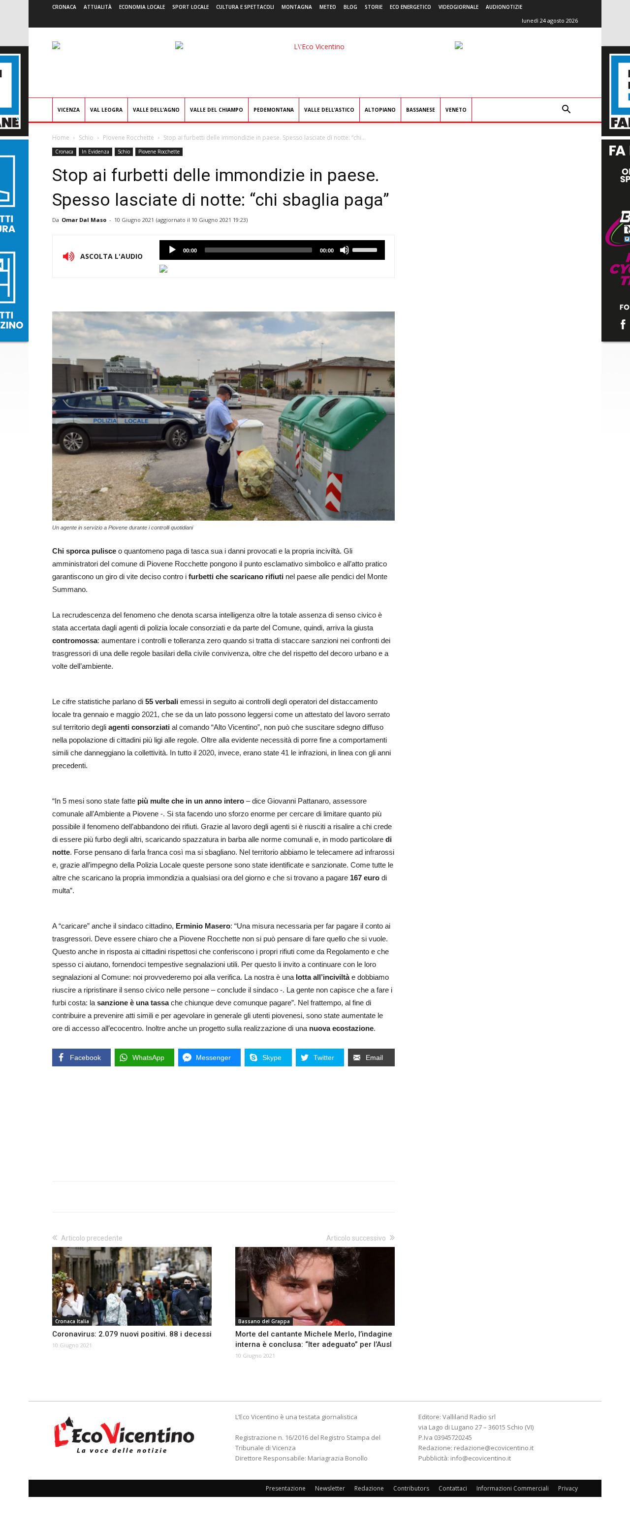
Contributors (411, 1488)
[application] (272, 250)
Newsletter (330, 1488)
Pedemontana (273, 109)
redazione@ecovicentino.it (494, 1447)
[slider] (366, 249)
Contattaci (453, 1488)
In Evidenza (95, 151)
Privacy (568, 1488)
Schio (86, 137)
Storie (373, 6)
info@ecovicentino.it (480, 1458)
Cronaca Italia (72, 1321)
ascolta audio (172, 250)
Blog (350, 6)
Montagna (297, 6)
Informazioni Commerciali (512, 1488)
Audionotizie (504, 6)
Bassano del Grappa (264, 1321)
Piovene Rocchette (128, 137)
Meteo (327, 6)
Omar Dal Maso (84, 219)
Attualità (98, 6)
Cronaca (64, 6)
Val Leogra (106, 109)
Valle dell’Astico (329, 109)
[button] (566, 110)
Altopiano (380, 109)
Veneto (456, 109)
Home (60, 137)
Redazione (369, 1488)
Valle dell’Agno (156, 109)
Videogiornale (458, 6)
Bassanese (420, 109)
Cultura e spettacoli (245, 6)
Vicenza (69, 109)
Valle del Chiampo (216, 109)
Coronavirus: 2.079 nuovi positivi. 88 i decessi (132, 1334)
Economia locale (142, 6)
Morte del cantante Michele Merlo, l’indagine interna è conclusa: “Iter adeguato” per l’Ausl (313, 1339)
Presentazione (286, 1488)
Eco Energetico (410, 6)
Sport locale (190, 6)
